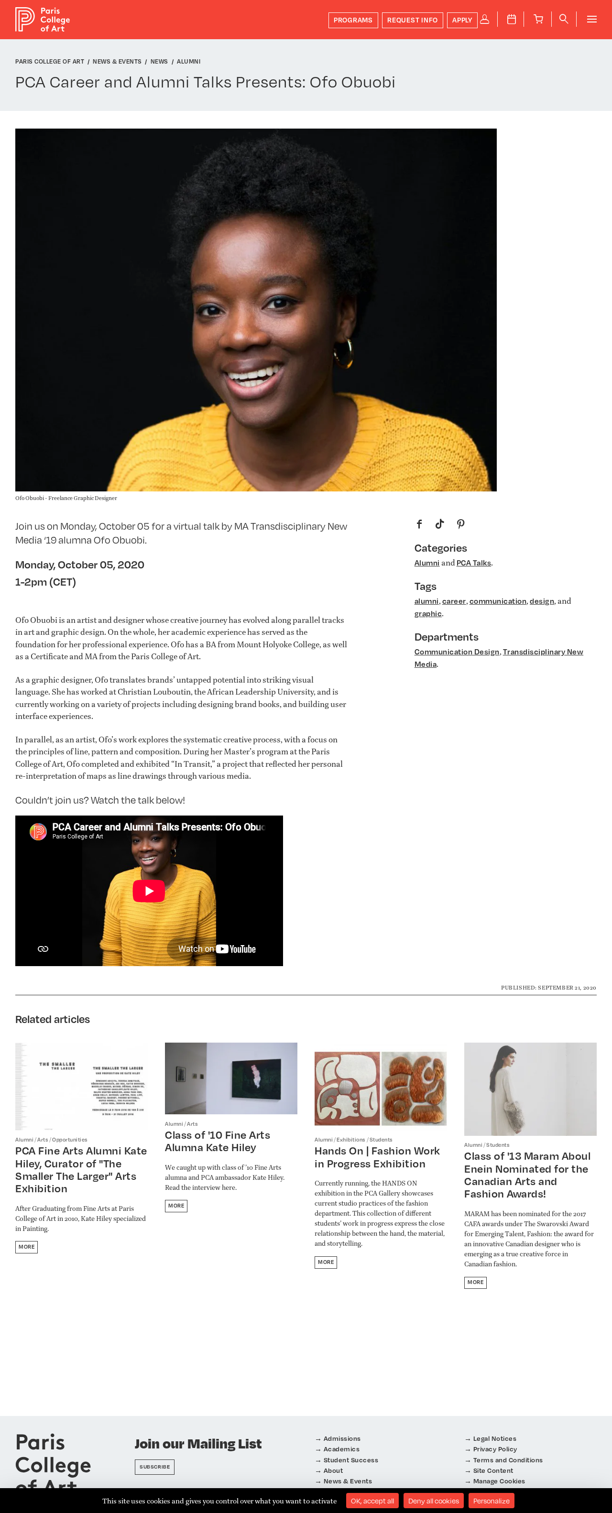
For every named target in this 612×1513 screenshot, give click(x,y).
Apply (462, 20)
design (542, 601)
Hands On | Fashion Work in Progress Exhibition (377, 1156)
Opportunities (70, 1139)
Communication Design (457, 651)
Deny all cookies (433, 1500)
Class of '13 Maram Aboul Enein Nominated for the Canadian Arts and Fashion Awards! (527, 1174)
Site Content (493, 1470)
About (333, 1470)
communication (498, 601)
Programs (353, 20)
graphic (428, 613)
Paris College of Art (42, 19)
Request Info (412, 20)
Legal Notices (495, 1438)
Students (381, 1139)
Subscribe (155, 1466)
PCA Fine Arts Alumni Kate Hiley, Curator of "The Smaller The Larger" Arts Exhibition (81, 1169)
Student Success (351, 1460)
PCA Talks (474, 562)
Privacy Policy (495, 1449)
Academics (342, 1449)
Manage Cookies (499, 1481)
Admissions (342, 1438)
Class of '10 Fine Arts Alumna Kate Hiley (217, 1141)
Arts (42, 1139)
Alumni (427, 562)
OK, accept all (372, 1500)
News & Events (348, 1481)
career (454, 601)
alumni (427, 601)
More (26, 1246)
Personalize (491, 1500)
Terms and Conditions (508, 1460)
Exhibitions (351, 1139)
